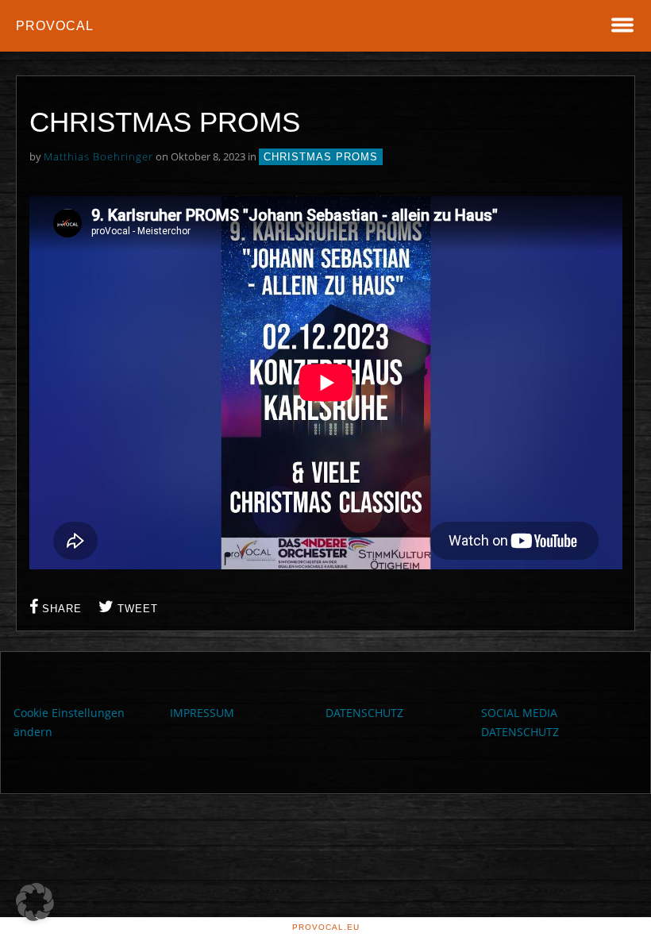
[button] (35, 902)
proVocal (55, 26)
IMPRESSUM (202, 712)
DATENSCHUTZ (364, 712)
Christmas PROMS (321, 157)
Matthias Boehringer (98, 156)
